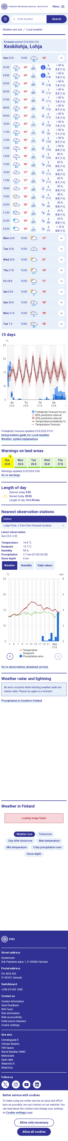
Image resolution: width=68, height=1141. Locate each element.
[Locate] (5, 19)
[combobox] (31, 19)
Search (56, 19)
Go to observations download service (24, 666)
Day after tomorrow (20, 840)
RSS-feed (7, 1009)
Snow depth (34, 853)
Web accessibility (11, 1017)
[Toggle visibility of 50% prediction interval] (47, 418)
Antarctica (7, 1067)
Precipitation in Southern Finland (21, 700)
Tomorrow (45, 834)
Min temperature (17, 847)
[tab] (9, 565)
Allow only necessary (34, 1122)
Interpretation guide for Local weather (25, 435)
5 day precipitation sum (47, 847)
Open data (7, 1059)
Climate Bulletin (10, 1043)
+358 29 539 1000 (12, 989)
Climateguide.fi (9, 1039)
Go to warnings (10, 475)
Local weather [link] (34, 29)
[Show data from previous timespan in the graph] (10, 656)
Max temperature (49, 840)
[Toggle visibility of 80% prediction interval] (47, 415)
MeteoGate (7, 1055)
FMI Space (7, 1047)
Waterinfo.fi (8, 1063)
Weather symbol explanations (19, 439)
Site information (10, 1013)
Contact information (12, 1001)
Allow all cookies (34, 1131)
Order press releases (13, 1021)
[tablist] (34, 565)
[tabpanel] (34, 615)
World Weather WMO (13, 1051)
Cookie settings (10, 1025)
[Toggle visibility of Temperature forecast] (46, 424)
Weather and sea (12, 29)
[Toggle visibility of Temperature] (28, 650)
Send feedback (10, 1005)
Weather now (24, 834)
